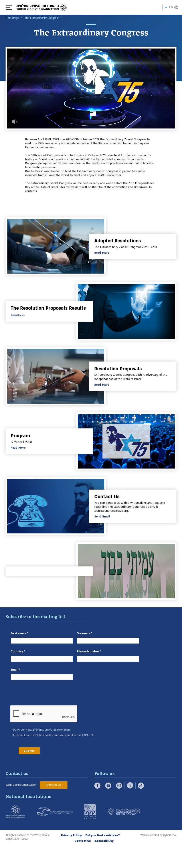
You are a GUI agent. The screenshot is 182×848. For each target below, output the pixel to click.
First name (18, 633)
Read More (101, 253)
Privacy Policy (71, 835)
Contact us (53, 785)
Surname (83, 633)
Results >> (18, 315)
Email (14, 669)
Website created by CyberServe (158, 835)
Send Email (102, 517)
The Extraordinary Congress (42, 18)
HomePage (12, 18)
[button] (11, 7)
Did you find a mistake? (102, 835)
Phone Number (88, 651)
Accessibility (104, 841)
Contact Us (83, 841)
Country (17, 651)
